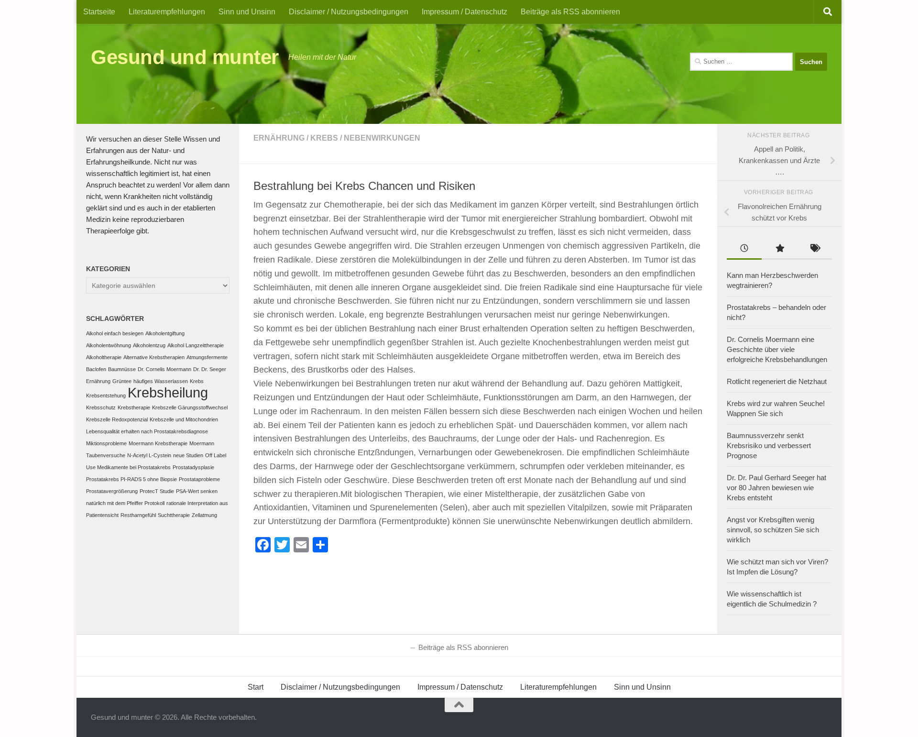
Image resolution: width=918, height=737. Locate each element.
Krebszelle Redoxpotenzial (117, 419)
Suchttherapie (174, 515)
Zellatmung (204, 515)
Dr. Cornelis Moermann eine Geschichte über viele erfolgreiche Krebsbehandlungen (777, 349)
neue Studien (188, 455)
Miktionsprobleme (106, 443)
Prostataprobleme (199, 479)
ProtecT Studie (157, 491)
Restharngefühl (138, 515)
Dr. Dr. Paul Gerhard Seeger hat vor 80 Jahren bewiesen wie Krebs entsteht (776, 487)
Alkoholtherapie (103, 357)
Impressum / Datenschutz (464, 12)
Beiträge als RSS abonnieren (570, 12)
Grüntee (121, 381)
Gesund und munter (185, 57)
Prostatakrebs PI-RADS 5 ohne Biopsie (131, 479)
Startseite (99, 12)
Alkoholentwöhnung (108, 345)
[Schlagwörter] (814, 249)
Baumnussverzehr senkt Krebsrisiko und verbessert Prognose (769, 445)
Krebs (324, 138)
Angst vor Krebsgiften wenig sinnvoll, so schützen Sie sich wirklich (773, 530)
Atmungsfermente (207, 357)
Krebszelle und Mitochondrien (184, 419)
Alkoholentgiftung (165, 333)
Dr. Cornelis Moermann (164, 369)
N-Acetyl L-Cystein (149, 455)
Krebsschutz (101, 407)
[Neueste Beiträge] (744, 249)
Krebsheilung (168, 392)
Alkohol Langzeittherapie (195, 345)
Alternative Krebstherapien (154, 357)
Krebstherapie (134, 407)
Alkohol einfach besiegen (114, 333)
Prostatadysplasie (193, 467)
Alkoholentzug (149, 345)
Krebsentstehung (106, 395)
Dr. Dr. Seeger (209, 369)
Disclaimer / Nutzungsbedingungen (348, 12)
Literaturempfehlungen (167, 12)
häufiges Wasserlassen (160, 381)
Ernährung (279, 138)
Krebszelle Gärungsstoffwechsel (190, 407)
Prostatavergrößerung (112, 491)
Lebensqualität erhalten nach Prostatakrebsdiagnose (147, 431)
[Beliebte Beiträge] (779, 249)
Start (255, 687)
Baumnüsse (122, 369)
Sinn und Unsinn (247, 12)
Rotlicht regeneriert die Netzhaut (777, 381)
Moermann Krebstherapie (158, 443)
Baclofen (96, 369)
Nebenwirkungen (382, 138)
